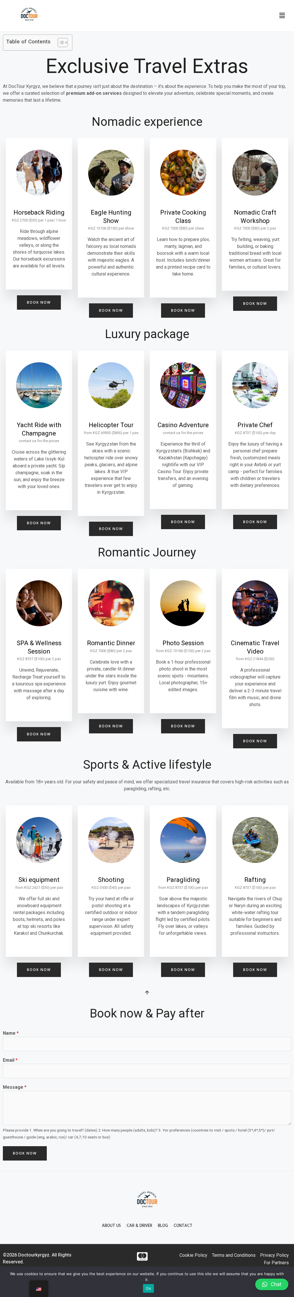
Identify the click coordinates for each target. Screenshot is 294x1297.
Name (11, 1033)
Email (10, 1060)
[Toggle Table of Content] (59, 42)
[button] (282, 15)
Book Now (25, 1153)
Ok (148, 1288)
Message (14, 1087)
